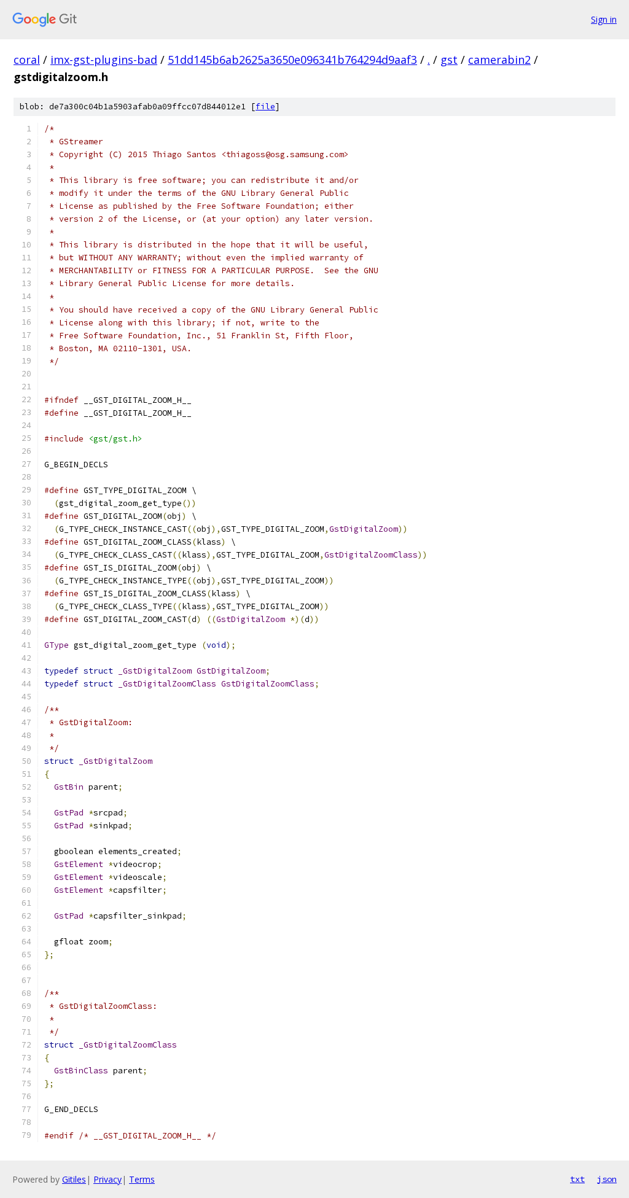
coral (27, 59)
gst (449, 59)
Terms (142, 1179)
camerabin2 (499, 59)
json (607, 1178)
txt (577, 1178)
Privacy (107, 1179)
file (265, 106)
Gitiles (74, 1179)
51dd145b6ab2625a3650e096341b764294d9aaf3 (292, 59)
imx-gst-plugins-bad (103, 59)
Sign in (604, 19)
